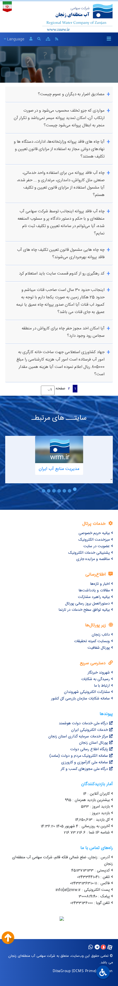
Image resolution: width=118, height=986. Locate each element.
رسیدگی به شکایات (95, 679)
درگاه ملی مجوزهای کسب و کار (84, 769)
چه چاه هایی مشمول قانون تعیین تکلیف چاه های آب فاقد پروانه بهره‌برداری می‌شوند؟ (61, 253)
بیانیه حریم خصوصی (94, 533)
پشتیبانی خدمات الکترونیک (89, 553)
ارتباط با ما (102, 686)
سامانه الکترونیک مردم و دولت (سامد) (78, 756)
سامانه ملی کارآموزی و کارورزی (84, 762)
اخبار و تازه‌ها (100, 584)
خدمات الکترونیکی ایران (89, 730)
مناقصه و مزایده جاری (93, 559)
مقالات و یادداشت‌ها (94, 590)
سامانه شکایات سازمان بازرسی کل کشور (80, 698)
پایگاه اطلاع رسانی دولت (89, 749)
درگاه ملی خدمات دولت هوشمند (83, 723)
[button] (74, 491)
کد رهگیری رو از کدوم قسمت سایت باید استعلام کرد (61, 273)
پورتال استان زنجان (93, 743)
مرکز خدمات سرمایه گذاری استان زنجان (78, 736)
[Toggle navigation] (109, 39)
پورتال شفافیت (99, 648)
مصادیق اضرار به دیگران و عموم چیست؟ (71, 94)
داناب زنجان (101, 634)
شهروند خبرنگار (99, 672)
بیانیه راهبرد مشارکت (94, 597)
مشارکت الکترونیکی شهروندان (87, 692)
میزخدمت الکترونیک (94, 540)
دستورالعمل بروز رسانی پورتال (87, 603)
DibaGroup (62, 970)
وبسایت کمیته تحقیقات (92, 641)
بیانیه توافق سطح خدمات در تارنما (84, 610)
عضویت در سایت (96, 546)
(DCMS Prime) (84, 970)
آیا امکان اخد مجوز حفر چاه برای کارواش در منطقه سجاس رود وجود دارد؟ (63, 332)
